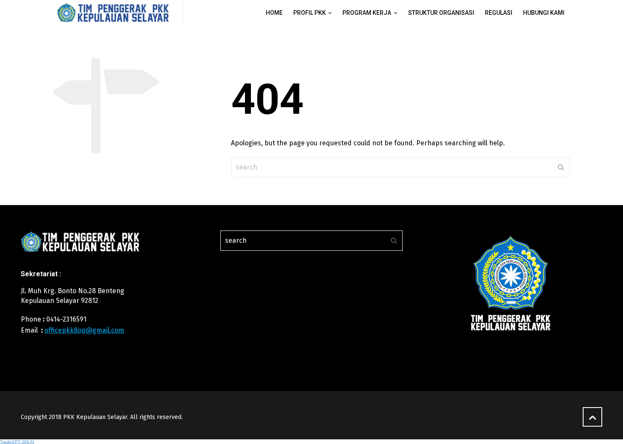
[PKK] (113, 12)
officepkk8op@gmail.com (84, 330)
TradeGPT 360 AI (17, 441)
